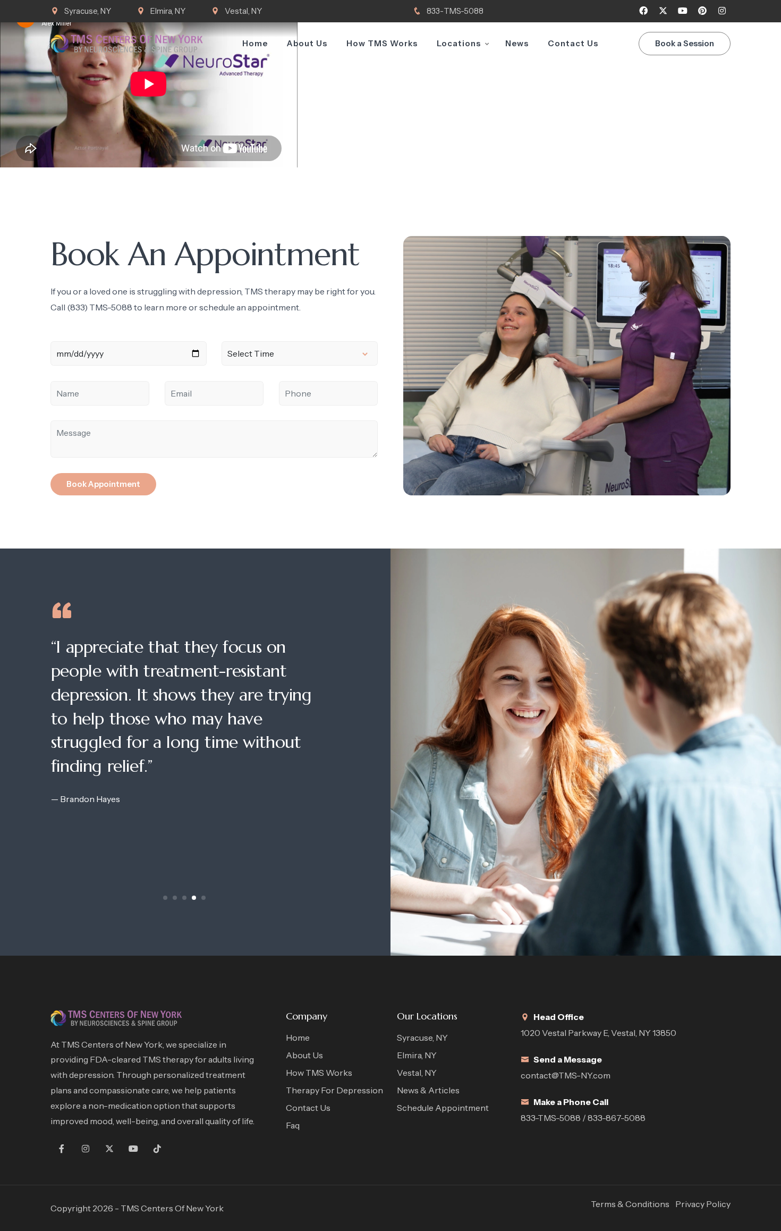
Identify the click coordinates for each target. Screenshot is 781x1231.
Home (255, 43)
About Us (307, 43)
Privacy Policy (703, 1204)
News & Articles (428, 1090)
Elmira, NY (167, 11)
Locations (459, 43)
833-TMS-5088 (455, 11)
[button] (165, 898)
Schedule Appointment (443, 1107)
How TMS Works (382, 43)
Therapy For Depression (334, 1090)
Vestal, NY (243, 11)
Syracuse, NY (87, 11)
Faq (293, 1125)
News (517, 43)
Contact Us (573, 43)
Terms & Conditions (630, 1204)
